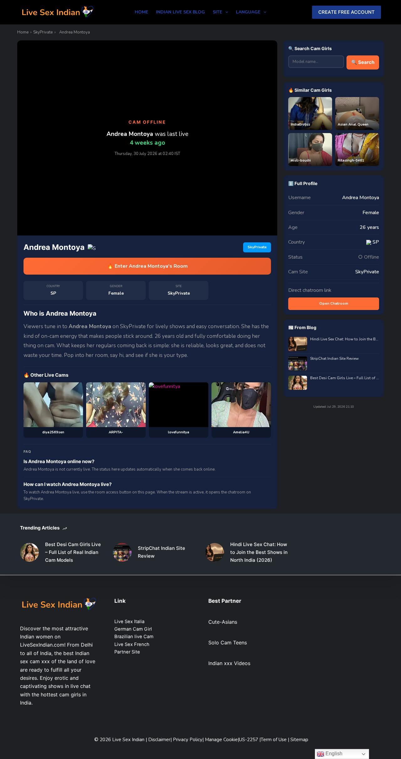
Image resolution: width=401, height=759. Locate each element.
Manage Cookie (221, 739)
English (333, 753)
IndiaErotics (300, 124)
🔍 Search (362, 62)
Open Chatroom (333, 303)
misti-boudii (301, 160)
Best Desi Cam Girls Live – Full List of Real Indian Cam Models (344, 378)
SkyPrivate (43, 32)
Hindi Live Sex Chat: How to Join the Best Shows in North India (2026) (344, 339)
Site (217, 12)
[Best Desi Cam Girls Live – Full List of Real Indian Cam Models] (29, 552)
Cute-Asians (222, 622)
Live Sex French (131, 644)
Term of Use (274, 739)
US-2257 (249, 739)
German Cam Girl (133, 629)
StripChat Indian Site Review (334, 358)
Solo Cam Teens (227, 642)
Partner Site (127, 652)
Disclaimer (159, 739)
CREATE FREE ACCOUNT (346, 12)
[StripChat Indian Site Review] (122, 552)
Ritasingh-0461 (351, 160)
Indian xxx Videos (229, 663)
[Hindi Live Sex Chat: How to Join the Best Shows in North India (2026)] (214, 552)
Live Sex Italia (129, 621)
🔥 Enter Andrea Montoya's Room (147, 266)
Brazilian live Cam (134, 636)
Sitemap (299, 739)
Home (141, 12)
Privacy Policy (187, 739)
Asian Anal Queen (353, 124)
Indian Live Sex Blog (180, 12)
